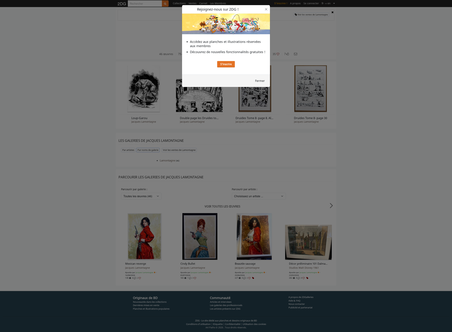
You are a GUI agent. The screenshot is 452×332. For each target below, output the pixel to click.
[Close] (266, 9)
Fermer (260, 81)
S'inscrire (226, 64)
